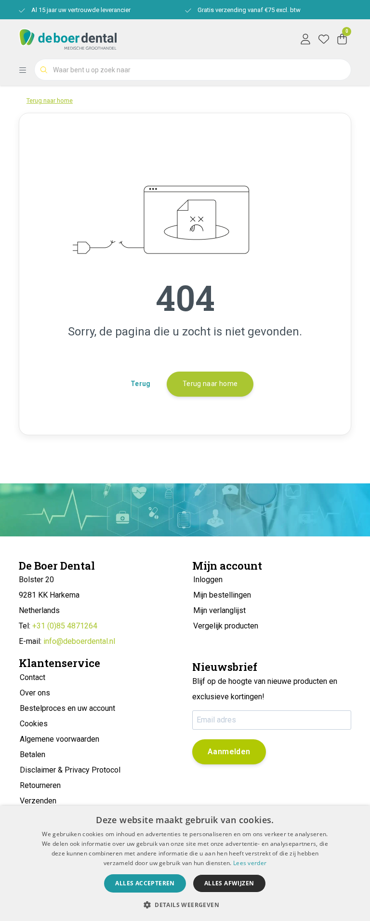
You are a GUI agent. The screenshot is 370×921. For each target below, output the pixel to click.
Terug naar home (210, 383)
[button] (185, 904)
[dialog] (185, 863)
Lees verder (249, 863)
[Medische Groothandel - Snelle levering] (68, 38)
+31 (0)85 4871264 (64, 625)
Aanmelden (229, 751)
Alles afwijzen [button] (229, 883)
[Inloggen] (305, 38)
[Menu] (26, 70)
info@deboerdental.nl (79, 641)
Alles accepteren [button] (144, 883)
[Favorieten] (324, 38)
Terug (141, 383)
